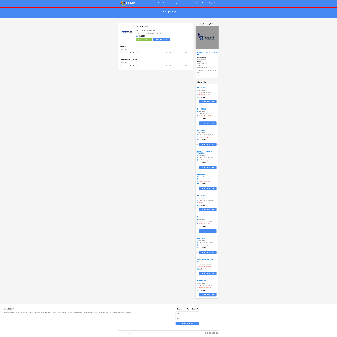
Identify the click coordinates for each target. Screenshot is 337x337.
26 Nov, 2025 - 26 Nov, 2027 (206, 285)
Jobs (158, 3)
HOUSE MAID (201, 88)
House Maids (201, 281)
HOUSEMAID (201, 109)
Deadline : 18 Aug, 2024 (205, 266)
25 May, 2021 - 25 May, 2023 (206, 157)
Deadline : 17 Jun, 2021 (204, 160)
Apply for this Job (162, 39)
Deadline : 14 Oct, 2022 (204, 137)
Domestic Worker (144, 39)
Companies (167, 3)
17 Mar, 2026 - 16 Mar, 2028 (205, 113)
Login (211, 3)
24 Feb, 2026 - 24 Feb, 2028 (206, 242)
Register (198, 3)
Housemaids (201, 217)
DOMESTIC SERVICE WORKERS (204, 152)
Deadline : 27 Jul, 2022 (204, 223)
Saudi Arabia (141, 33)
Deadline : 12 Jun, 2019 (204, 94)
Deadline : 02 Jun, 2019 (204, 202)
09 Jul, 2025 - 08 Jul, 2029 (205, 264)
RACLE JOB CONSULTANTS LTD (207, 53)
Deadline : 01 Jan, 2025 (204, 245)
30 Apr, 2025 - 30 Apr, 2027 (205, 221)
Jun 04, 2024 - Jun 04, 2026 (154, 33)
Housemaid (201, 174)
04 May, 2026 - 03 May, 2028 (206, 135)
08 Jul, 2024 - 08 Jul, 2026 (205, 92)
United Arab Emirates (203, 262)
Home (151, 3)
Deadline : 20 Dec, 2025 (205, 287)
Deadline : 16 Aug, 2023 (205, 115)
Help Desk (177, 3)
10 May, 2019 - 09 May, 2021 (206, 200)
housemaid (142, 26)
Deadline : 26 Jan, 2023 (204, 181)
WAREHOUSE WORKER (205, 259)
